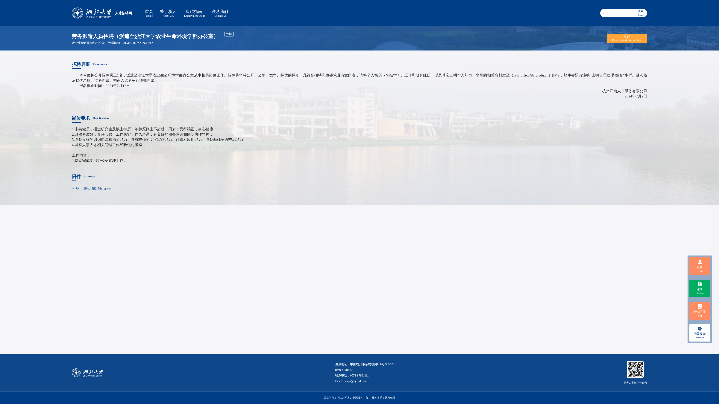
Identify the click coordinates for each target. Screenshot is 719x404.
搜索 (641, 13)
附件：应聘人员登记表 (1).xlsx (93, 188)
